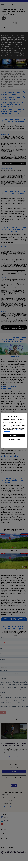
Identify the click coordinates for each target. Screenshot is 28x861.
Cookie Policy (18, 429)
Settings (14, 443)
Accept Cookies (14, 435)
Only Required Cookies (14, 439)
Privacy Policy (7, 431)
